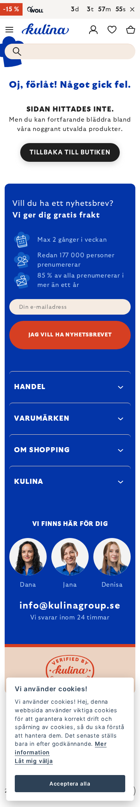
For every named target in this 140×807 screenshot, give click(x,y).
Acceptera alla (70, 783)
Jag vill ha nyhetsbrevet (70, 335)
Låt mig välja (33, 760)
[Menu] (9, 29)
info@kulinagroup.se (70, 606)
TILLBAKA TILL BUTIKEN (70, 152)
